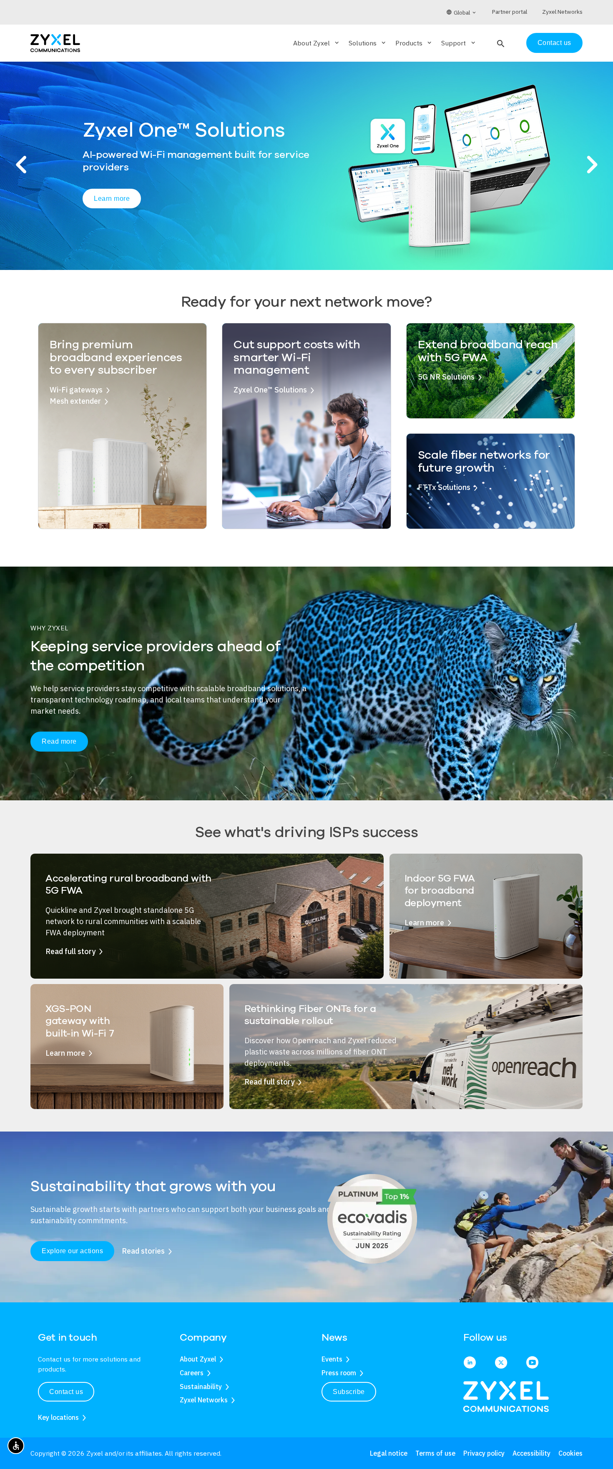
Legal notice (388, 1453)
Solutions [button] (368, 43)
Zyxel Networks (204, 1400)
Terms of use (435, 1453)
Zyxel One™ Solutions (270, 390)
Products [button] (414, 43)
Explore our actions (72, 1250)
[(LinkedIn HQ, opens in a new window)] (470, 1363)
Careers (191, 1373)
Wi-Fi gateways (76, 390)
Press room (339, 1373)
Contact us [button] (66, 1391)
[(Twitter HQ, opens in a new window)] (501, 1363)
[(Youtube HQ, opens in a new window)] (532, 1363)
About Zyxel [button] (316, 43)
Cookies (570, 1453)
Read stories (143, 1251)
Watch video (185, 204)
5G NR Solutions (446, 377)
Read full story (70, 951)
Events (332, 1359)
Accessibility (531, 1453)
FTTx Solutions (444, 487)
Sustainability (201, 1386)
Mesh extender (75, 401)
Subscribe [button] (349, 1391)
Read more (59, 741)
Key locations (58, 1417)
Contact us (554, 42)
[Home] (55, 42)
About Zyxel (198, 1359)
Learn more (112, 203)
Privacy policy (484, 1453)
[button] (500, 43)
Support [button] (458, 43)
